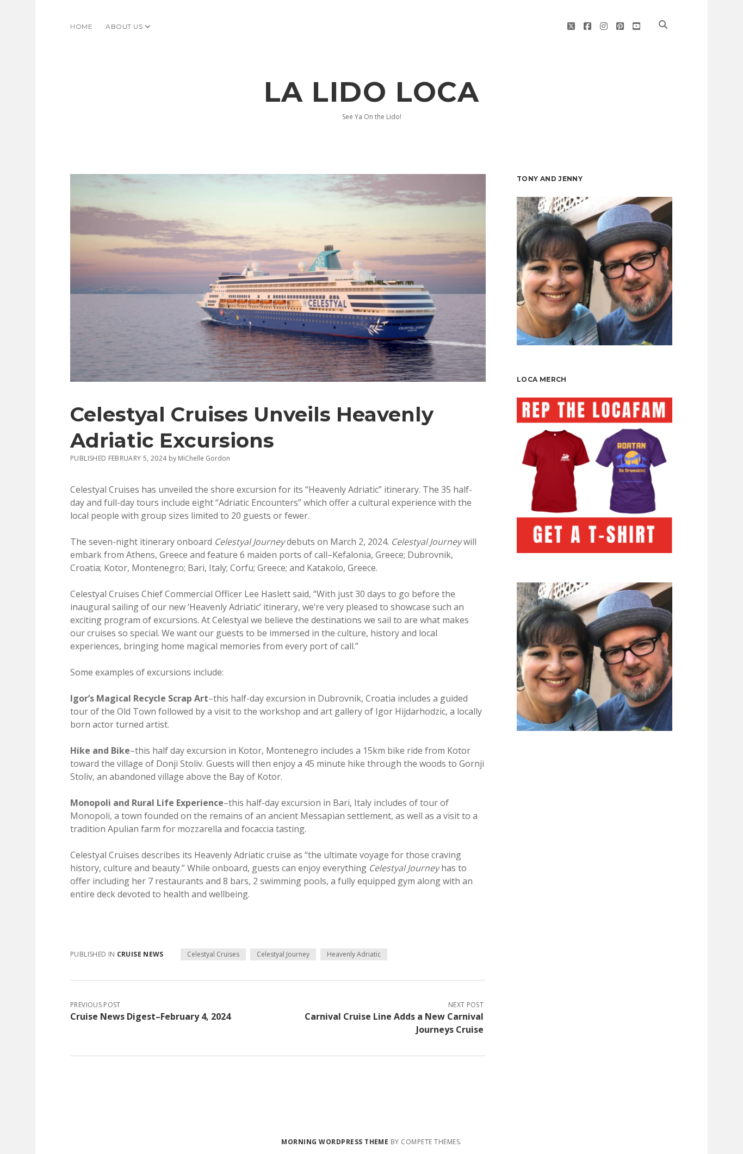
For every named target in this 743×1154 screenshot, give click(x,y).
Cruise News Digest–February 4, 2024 (150, 1016)
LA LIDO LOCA (371, 92)
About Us (124, 26)
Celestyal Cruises (213, 954)
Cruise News (140, 954)
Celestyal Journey (283, 954)
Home (81, 26)
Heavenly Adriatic (354, 954)
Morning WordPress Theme (334, 1141)
